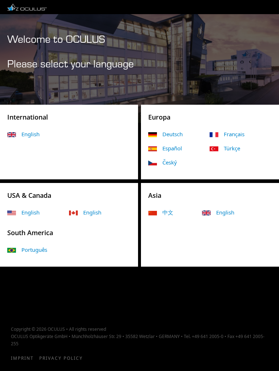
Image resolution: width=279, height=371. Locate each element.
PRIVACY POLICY (61, 358)
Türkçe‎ (232, 148)
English (30, 212)
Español (172, 148)
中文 (167, 212)
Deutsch (172, 134)
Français (234, 134)
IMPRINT (22, 358)
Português (34, 249)
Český (169, 162)
